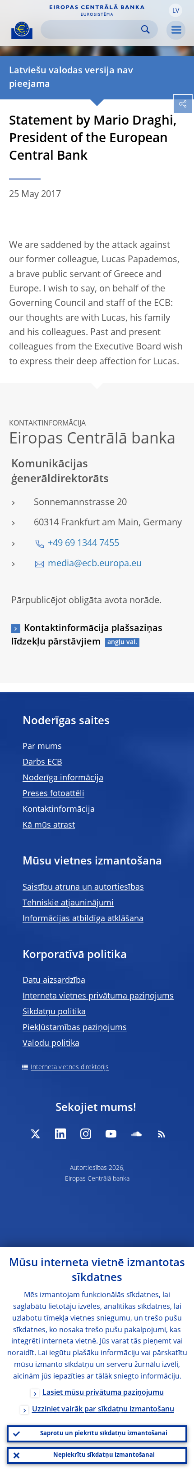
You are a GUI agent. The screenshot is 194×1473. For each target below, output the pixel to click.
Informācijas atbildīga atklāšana (83, 919)
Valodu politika (51, 1043)
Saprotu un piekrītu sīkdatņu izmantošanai (103, 1434)
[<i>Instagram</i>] (86, 1134)
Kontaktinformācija (59, 810)
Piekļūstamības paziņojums (75, 1028)
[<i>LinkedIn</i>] (60, 1134)
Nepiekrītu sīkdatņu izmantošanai (104, 1455)
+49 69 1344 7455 (83, 543)
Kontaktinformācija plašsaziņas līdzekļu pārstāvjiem (86, 635)
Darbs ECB (42, 762)
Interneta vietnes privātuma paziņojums (98, 996)
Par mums (42, 747)
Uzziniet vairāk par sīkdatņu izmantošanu (103, 1409)
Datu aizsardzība (54, 980)
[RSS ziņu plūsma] (161, 1134)
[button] (175, 10)
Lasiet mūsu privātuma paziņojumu (103, 1393)
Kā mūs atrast (49, 825)
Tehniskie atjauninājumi (68, 903)
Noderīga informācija (63, 778)
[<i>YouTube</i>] (111, 1134)
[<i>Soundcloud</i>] (136, 1134)
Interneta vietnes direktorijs (70, 1067)
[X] (35, 1134)
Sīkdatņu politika (54, 1012)
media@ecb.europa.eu (95, 564)
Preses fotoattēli (53, 794)
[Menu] (175, 30)
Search (145, 29)
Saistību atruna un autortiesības (83, 887)
